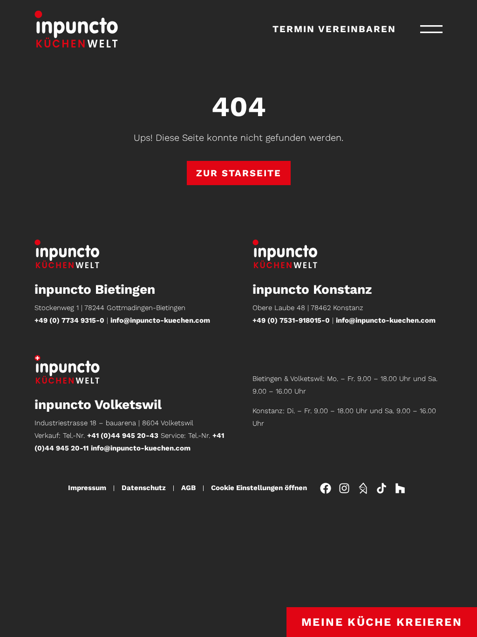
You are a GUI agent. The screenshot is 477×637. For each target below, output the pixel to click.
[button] (431, 29)
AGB (188, 488)
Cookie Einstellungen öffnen (259, 488)
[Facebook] (325, 488)
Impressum (87, 488)
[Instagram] (344, 488)
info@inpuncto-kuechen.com (160, 320)
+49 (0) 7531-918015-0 (291, 320)
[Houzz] (400, 488)
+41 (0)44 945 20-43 (122, 435)
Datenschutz (144, 488)
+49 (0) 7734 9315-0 (69, 320)
